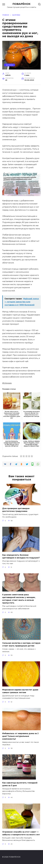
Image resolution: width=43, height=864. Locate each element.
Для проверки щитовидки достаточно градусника (15, 509)
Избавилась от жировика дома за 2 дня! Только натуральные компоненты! (20, 736)
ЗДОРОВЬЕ (9, 65)
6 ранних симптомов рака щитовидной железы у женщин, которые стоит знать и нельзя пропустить (18, 599)
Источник (7, 383)
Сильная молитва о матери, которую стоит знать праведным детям (21, 644)
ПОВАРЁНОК (21, 3)
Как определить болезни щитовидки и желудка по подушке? (21, 556)
